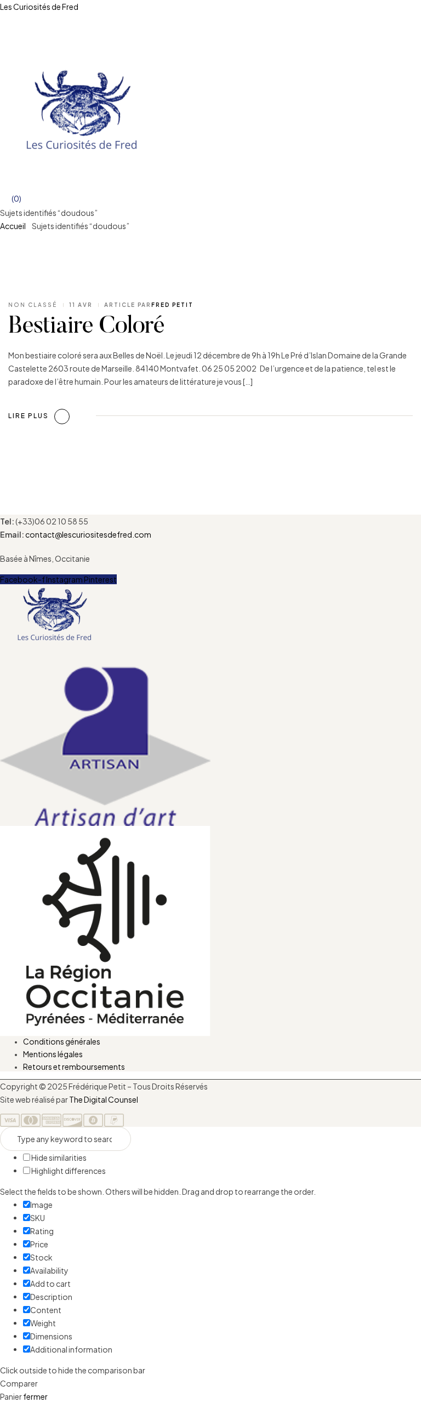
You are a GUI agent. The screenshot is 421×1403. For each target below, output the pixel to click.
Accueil (13, 226)
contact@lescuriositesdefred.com (88, 534)
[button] (210, 660)
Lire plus (28, 416)
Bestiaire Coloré (86, 327)
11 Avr (81, 304)
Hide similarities (58, 1157)
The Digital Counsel (103, 1099)
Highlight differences (68, 1171)
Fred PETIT (172, 304)
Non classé (32, 304)
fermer (35, 1396)
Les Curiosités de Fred (39, 7)
